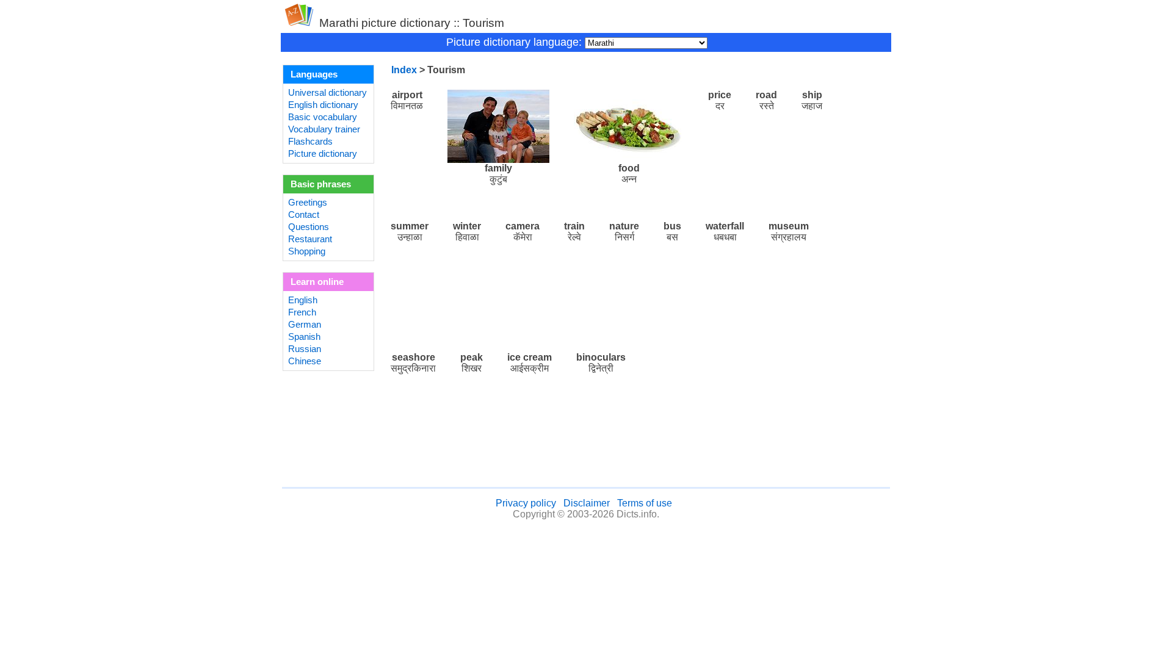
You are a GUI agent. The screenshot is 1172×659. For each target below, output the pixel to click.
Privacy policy (526, 503)
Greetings (307, 202)
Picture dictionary (322, 154)
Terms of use (644, 503)
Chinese (304, 361)
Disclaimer (586, 503)
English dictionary (323, 105)
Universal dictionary (327, 93)
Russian (304, 349)
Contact (303, 215)
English (302, 300)
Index (404, 70)
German (304, 325)
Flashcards (310, 141)
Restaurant (310, 239)
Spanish (304, 337)
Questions (308, 227)
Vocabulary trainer (324, 129)
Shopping (306, 251)
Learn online (317, 282)
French (302, 312)
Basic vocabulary (322, 117)
